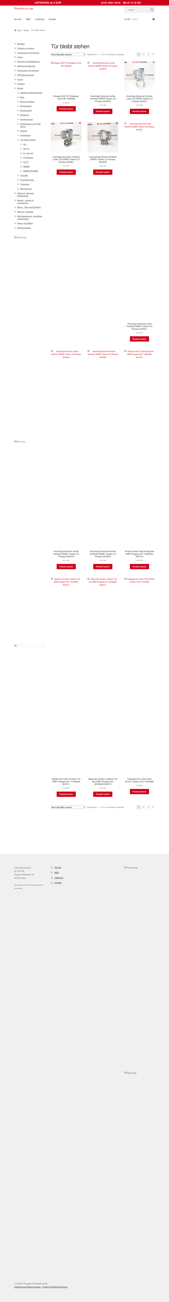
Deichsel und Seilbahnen (28, 61)
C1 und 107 (28, 153)
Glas (22, 97)
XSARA (26, 166)
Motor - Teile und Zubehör (29, 207)
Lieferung (39, 19)
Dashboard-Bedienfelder (31, 92)
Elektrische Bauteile (26, 66)
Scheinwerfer (26, 110)
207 (24, 144)
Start (19, 30)
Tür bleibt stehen (28, 139)
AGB (28, 19)
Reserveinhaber (27, 101)
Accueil (17, 19)
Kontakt (52, 19)
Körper (26, 30)
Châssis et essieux (25, 48)
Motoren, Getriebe (25, 211)
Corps (20, 57)
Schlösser (24, 115)
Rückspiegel (25, 106)
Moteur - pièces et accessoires (25, 201)
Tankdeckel (25, 135)
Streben (23, 131)
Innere (20, 79)
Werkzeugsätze (24, 227)
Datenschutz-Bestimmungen (27, 1286)
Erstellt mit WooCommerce (55, 1286)
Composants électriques (28, 52)
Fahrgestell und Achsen (28, 70)
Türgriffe (24, 175)
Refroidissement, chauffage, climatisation (30, 217)
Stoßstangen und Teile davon (30, 125)
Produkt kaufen (66, 108)
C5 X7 (25, 162)
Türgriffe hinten (27, 180)
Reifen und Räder (25, 223)
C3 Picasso (28, 157)
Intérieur (21, 83)
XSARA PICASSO (30, 171)
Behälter (21, 43)
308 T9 (26, 148)
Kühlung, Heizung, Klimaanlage (25, 194)
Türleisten (24, 184)
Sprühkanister (26, 119)
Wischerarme (26, 188)
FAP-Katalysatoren (25, 75)
